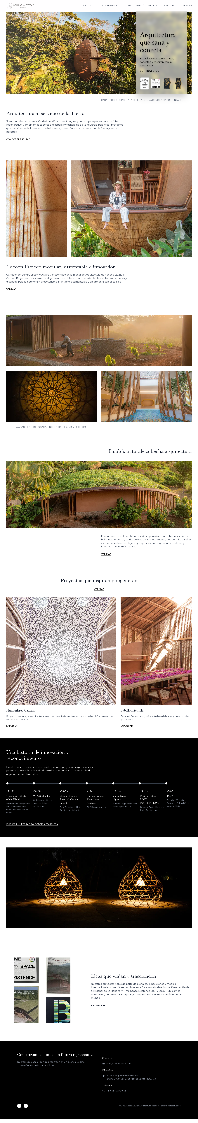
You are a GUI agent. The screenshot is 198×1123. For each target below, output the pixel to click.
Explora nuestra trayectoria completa (32, 824)
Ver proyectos (149, 71)
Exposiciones (168, 5)
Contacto (186, 5)
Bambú (140, 5)
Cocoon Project (109, 5)
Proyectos (89, 5)
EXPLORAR (12, 726)
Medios (152, 5)
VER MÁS (11, 289)
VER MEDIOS (98, 1005)
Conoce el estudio (18, 139)
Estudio (127, 5)
